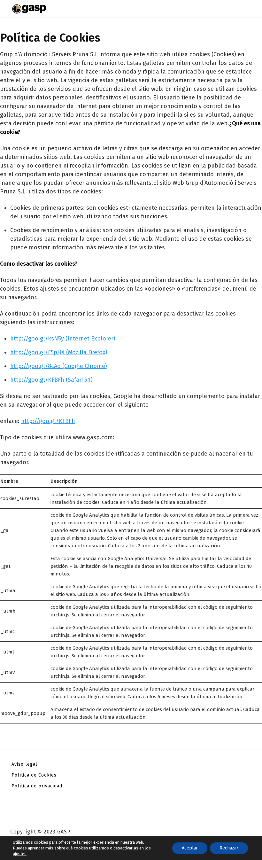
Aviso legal (24, 764)
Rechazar (229, 848)
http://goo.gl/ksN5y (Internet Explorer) (62, 338)
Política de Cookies (34, 775)
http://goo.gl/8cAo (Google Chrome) (58, 366)
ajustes (20, 853)
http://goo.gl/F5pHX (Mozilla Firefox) (58, 352)
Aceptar (190, 848)
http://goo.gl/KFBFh (48, 421)
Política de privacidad (37, 786)
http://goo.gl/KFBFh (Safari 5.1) (51, 379)
